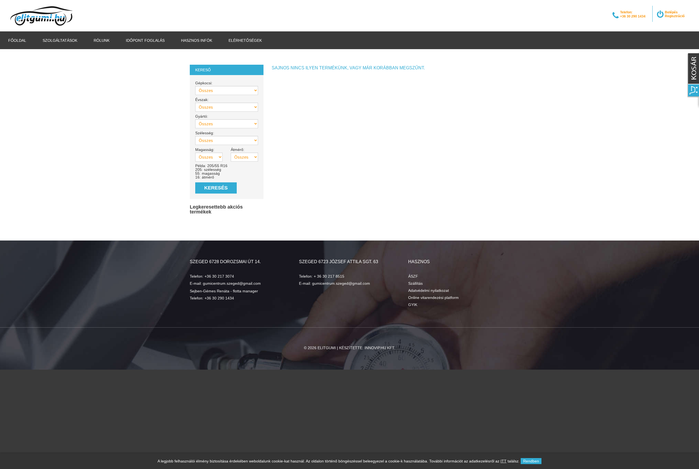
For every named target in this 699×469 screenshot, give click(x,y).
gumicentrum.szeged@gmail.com (232, 283)
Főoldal (17, 40)
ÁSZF (413, 276)
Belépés (671, 12)
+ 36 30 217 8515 (329, 276)
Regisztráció (675, 16)
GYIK (412, 304)
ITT (503, 461)
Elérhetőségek (245, 40)
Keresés (216, 188)
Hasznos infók (196, 40)
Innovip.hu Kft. (380, 348)
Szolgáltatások (60, 40)
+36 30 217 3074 (219, 276)
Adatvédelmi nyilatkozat (428, 290)
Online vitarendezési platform (433, 297)
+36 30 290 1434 (219, 298)
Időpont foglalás (145, 40)
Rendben (531, 461)
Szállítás (415, 283)
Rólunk (101, 40)
